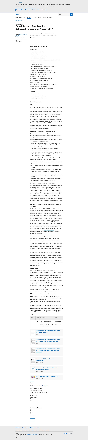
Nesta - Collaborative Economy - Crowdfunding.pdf (47, 376)
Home (16, 20)
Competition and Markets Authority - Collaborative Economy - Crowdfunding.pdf (47, 368)
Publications (29, 17)
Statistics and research (37, 17)
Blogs (50, 17)
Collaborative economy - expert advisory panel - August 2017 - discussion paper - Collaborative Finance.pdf (48, 340)
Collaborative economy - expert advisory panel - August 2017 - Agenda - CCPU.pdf (48, 331)
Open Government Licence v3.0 (32, 434)
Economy (18, 36)
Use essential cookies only (30, 9)
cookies (20, 2)
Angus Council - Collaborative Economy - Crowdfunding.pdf (45, 359)
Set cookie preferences (42, 9)
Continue (32, 419)
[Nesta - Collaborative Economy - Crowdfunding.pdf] (33, 377)
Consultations (45, 17)
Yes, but (34, 415)
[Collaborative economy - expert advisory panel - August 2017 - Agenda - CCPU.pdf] (33, 333)
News (24, 17)
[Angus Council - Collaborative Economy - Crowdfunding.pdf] (33, 361)
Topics (20, 17)
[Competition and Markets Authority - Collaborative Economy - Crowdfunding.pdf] (33, 368)
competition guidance (49, 230)
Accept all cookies (19, 9)
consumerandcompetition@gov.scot (41, 385)
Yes (33, 410)
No (32, 412)
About (16, 17)
